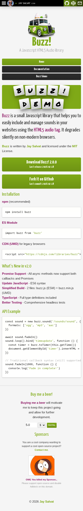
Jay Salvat (34, 146)
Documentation (41, 69)
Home (41, 61)
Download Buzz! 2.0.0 (41, 162)
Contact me (41, 450)
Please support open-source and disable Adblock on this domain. (41, 483)
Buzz (6, 115)
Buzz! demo (41, 76)
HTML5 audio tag (47, 130)
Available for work (16, 3)
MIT (74, 146)
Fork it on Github (41, 179)
